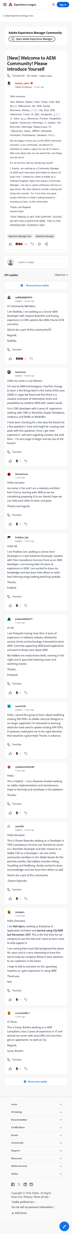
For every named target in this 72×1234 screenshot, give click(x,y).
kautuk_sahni (22, 83)
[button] (18, 76)
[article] (36, 328)
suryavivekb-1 (22, 1012)
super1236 (20, 706)
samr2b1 (19, 826)
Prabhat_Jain (22, 537)
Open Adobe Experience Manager (34, 39)
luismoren (20, 371)
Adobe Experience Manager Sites (19, 15)
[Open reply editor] (36, 262)
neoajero (19, 911)
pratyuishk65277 (23, 618)
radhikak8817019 (23, 297)
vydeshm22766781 (24, 766)
